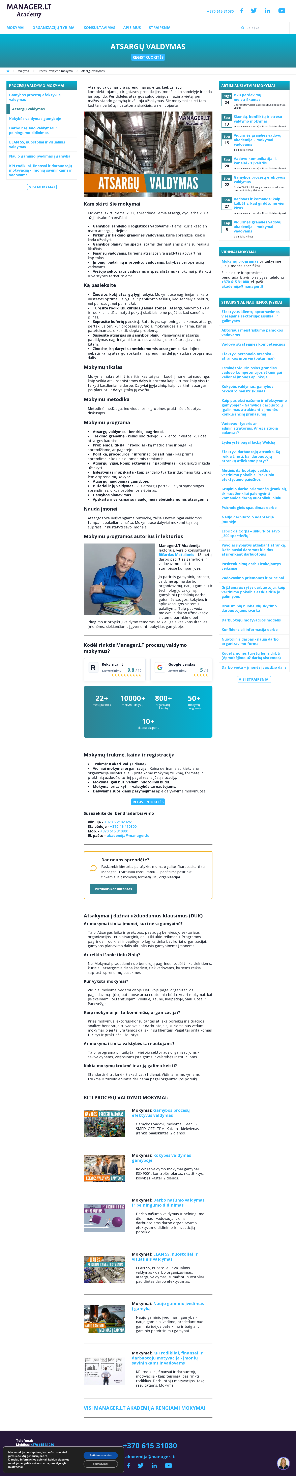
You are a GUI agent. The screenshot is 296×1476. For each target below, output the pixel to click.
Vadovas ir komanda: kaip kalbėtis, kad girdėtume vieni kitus (260, 203)
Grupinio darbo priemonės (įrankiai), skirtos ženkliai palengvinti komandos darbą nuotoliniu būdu (254, 493)
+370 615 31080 (220, 11)
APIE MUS (132, 27)
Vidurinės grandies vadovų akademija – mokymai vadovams (258, 140)
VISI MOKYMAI (42, 186)
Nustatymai (100, 1464)
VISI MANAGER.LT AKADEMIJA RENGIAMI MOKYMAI (144, 1407)
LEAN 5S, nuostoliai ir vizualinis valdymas (37, 144)
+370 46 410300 (123, 826)
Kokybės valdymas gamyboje (35, 118)
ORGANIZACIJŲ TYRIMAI (54, 27)
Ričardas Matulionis (176, 554)
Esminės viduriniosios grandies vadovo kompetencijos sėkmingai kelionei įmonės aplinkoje (251, 372)
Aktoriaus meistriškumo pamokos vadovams (252, 332)
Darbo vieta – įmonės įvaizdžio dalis (253, 667)
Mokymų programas (239, 261)
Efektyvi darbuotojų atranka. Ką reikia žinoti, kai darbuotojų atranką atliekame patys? (250, 456)
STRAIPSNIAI (160, 27)
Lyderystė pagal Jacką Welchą (248, 442)
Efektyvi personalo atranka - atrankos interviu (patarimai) (247, 356)
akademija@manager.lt (128, 835)
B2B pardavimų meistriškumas (247, 97)
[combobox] (264, 28)
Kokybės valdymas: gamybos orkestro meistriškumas (247, 388)
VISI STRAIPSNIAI (254, 679)
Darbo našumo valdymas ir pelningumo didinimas (33, 130)
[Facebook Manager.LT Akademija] (242, 11)
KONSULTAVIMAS (99, 27)
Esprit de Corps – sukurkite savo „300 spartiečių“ (250, 533)
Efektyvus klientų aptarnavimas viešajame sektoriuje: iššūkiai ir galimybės (250, 316)
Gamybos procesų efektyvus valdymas (34, 97)
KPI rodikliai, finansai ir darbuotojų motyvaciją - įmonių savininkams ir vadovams (40, 170)
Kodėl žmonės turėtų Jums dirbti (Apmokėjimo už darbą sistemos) (251, 655)
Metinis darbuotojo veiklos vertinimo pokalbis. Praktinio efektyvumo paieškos (247, 475)
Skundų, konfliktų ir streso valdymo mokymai (258, 118)
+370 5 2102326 (117, 822)
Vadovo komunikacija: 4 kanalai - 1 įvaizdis (255, 160)
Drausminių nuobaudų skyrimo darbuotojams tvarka (249, 608)
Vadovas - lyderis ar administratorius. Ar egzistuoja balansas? (249, 428)
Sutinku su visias (101, 1455)
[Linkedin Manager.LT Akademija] (267, 11)
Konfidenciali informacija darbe (249, 629)
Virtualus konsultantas (113, 889)
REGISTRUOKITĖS (148, 57)
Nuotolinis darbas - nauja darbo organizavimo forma (250, 641)
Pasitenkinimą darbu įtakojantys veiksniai (251, 566)
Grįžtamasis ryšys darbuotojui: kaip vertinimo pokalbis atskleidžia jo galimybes (253, 592)
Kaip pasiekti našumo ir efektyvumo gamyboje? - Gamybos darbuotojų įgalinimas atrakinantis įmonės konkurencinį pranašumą (254, 407)
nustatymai (15, 1467)
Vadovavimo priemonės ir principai (252, 577)
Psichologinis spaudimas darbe (249, 507)
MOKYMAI (15, 27)
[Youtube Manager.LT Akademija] (282, 11)
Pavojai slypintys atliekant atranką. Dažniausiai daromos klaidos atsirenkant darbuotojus (253, 550)
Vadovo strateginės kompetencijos (253, 344)
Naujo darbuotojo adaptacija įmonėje (247, 519)
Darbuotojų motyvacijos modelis (251, 620)
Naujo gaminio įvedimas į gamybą (39, 156)
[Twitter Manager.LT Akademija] (254, 11)
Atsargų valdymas (28, 108)
